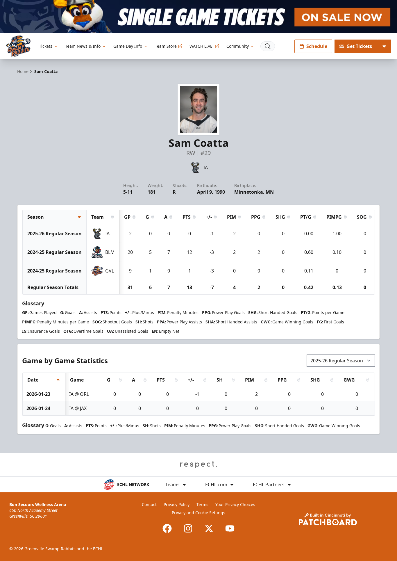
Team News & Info (83, 46)
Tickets (45, 46)
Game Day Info (127, 46)
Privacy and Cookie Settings (198, 512)
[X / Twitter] (209, 528)
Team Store (166, 46)
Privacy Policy (176, 504)
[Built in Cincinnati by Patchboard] (328, 519)
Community (237, 46)
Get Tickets (359, 46)
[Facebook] (167, 528)
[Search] (267, 46)
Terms (202, 504)
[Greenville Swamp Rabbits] (18, 46)
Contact (149, 504)
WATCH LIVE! (201, 46)
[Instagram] (188, 528)
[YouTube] (230, 528)
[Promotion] (198, 16)
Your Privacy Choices (235, 504)
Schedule (316, 46)
